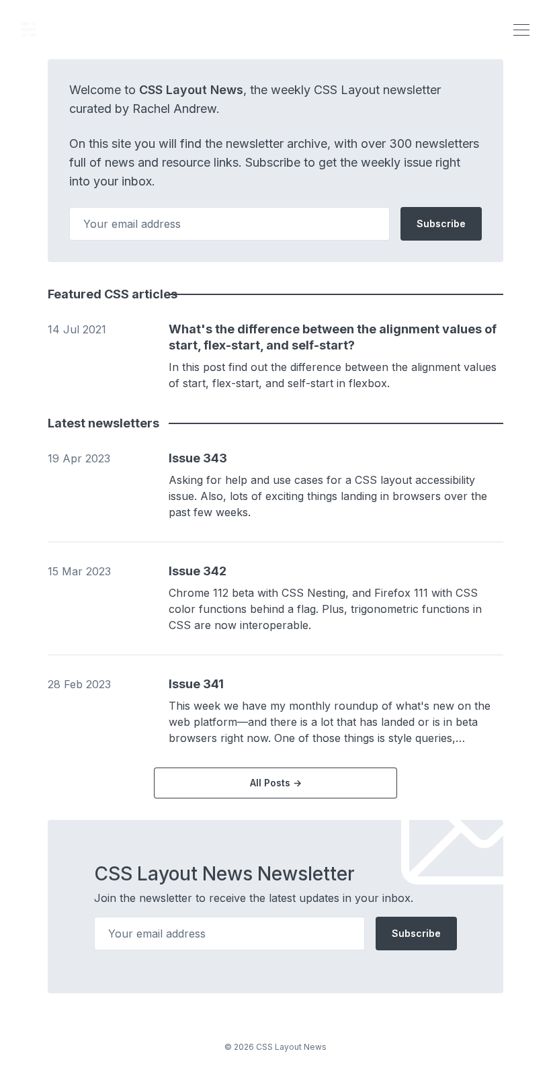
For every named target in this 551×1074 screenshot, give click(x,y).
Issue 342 (197, 571)
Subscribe (441, 223)
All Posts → (276, 782)
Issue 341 (196, 684)
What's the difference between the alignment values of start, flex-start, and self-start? (333, 337)
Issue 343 (198, 458)
